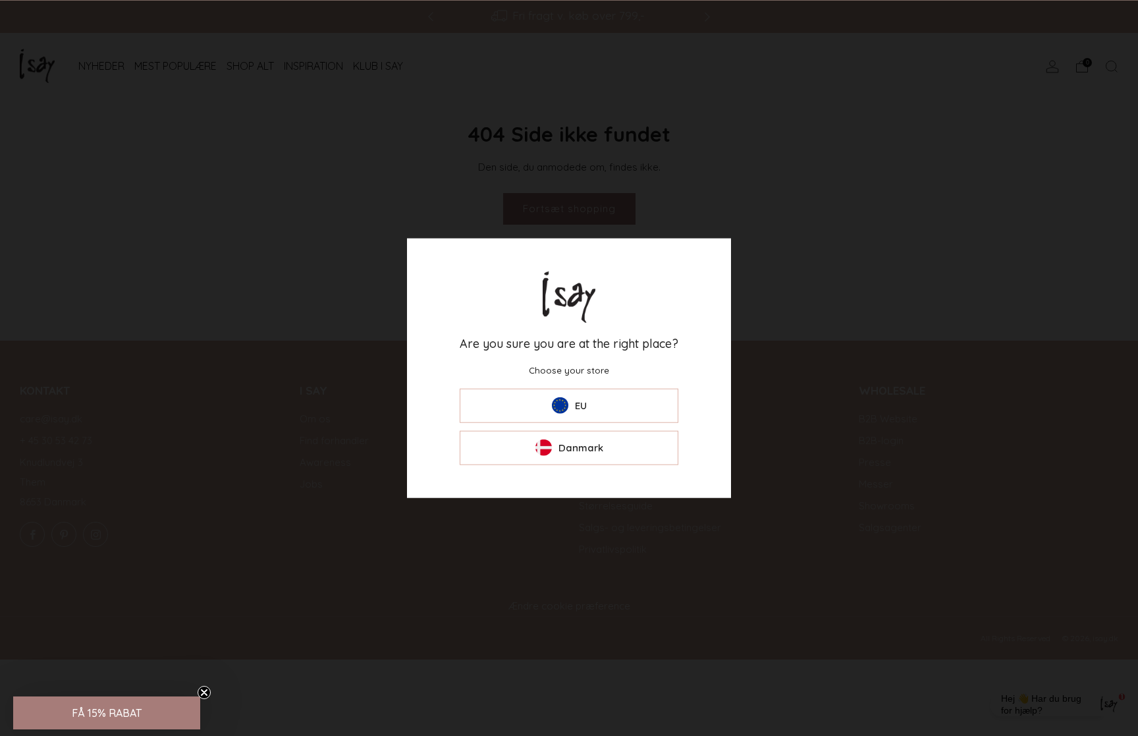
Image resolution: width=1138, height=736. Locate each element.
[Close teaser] (204, 692)
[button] (106, 712)
